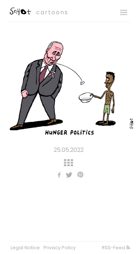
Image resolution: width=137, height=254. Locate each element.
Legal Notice (25, 247)
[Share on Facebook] (57, 175)
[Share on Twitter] (67, 175)
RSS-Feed (114, 247)
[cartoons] (20, 13)
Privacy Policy (59, 247)
